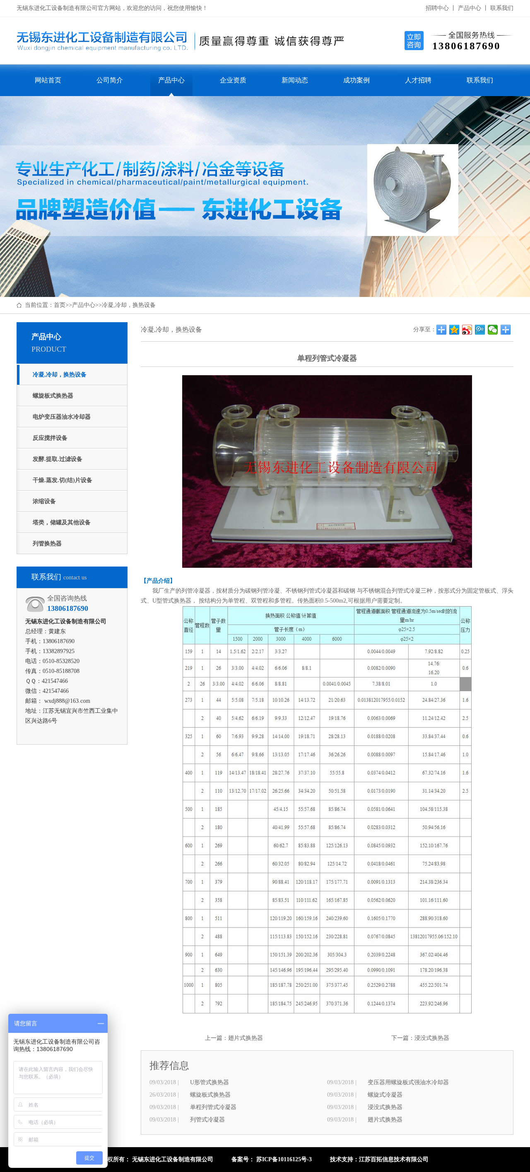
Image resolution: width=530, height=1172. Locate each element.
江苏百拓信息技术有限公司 (394, 1159)
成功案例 (356, 80)
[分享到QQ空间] (454, 330)
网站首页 (48, 80)
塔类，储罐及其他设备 (62, 522)
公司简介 (109, 80)
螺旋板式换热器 (53, 396)
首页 (59, 305)
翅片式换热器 (245, 1038)
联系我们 (501, 8)
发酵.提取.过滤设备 (57, 459)
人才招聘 (418, 80)
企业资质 (233, 80)
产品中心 (469, 8)
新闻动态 (295, 80)
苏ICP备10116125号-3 (284, 1159)
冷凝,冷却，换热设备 (129, 305)
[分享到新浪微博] (467, 330)
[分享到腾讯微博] (480, 330)
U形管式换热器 (209, 1082)
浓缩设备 (44, 501)
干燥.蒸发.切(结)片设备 (62, 480)
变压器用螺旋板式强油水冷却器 (408, 1082)
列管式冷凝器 (207, 1120)
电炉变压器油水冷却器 (62, 417)
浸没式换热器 (431, 1038)
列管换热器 (47, 543)
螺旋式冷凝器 (385, 1095)
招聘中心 (437, 8)
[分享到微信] (493, 330)
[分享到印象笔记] (506, 330)
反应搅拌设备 (50, 438)
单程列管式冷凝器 (213, 1107)
